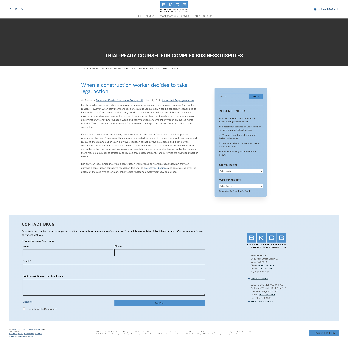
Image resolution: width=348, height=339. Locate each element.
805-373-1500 (267, 294)
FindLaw (30, 336)
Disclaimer (28, 301)
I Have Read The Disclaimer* (42, 308)
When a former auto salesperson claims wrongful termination (237, 120)
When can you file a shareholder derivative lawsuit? (237, 137)
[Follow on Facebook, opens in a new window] (11, 9)
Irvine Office (259, 278)
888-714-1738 (328, 9)
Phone (118, 246)
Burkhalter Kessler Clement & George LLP (119, 100)
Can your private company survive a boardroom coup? (239, 145)
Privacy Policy (29, 334)
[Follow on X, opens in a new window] (22, 9)
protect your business (156, 168)
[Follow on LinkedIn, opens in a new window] (16, 9)
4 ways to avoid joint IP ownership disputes (238, 153)
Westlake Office (262, 301)
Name (26, 246)
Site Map (20, 334)
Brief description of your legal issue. (43, 276)
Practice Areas (168, 16)
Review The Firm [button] (324, 333)
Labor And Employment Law (178, 100)
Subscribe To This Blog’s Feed (234, 191)
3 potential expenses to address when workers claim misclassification (240, 128)
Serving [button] (185, 16)
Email (27, 261)
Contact (207, 16)
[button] (345, 319)
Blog (197, 16)
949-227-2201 (266, 269)
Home (139, 16)
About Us (149, 16)
